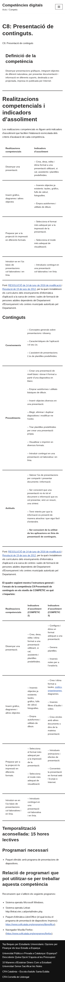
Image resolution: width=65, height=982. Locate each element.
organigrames (55, 690)
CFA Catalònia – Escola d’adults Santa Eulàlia (25, 971)
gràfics (58, 687)
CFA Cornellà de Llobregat (15, 977)
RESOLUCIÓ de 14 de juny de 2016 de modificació (35, 285)
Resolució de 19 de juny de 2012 (19, 289)
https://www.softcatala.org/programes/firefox (29, 933)
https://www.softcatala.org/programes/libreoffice (30, 924)
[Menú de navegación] (59, 6)
